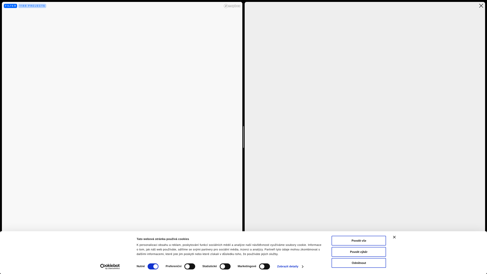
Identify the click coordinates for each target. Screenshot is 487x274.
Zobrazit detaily (287, 266)
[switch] (189, 266)
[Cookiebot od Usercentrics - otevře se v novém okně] (111, 266)
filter (11, 5)
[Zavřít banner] (394, 237)
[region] (122, 137)
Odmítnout (359, 262)
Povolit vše (359, 240)
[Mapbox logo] (232, 6)
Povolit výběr (359, 251)
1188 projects (32, 5)
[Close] (481, 6)
